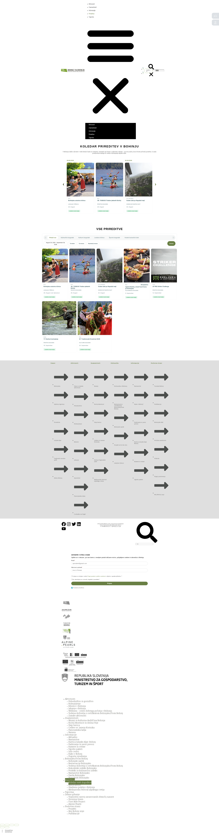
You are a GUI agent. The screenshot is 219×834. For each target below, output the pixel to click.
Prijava (109, 583)
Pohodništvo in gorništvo (80, 701)
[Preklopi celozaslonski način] (7, 825)
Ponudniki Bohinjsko (78, 778)
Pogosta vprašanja (77, 756)
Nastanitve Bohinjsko (79, 773)
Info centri (73, 751)
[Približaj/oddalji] (2, 825)
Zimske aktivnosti (77, 715)
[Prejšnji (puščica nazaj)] (2, 827)
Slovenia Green (75, 799)
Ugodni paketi (75, 749)
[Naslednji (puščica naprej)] (7, 827)
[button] (110, 70)
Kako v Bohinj (75, 754)
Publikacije (73, 813)
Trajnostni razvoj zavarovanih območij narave (91, 797)
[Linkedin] (79, 524)
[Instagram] (69, 524)
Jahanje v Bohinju (77, 708)
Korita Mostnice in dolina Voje (83, 723)
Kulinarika (114, 363)
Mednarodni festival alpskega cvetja (86, 790)
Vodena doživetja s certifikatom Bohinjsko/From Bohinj (95, 713)
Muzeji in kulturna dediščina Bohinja (86, 720)
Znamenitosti (93, 7)
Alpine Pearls (74, 804)
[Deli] (12, 825)
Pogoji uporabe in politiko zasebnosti (97, 576)
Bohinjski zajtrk (76, 761)
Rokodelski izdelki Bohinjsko (82, 768)
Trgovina (91, 17)
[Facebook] (64, 524)
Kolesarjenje (74, 704)
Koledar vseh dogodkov (79, 782)
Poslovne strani (156, 363)
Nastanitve (73, 739)
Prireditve (91, 14)
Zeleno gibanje (72, 794)
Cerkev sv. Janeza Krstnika (81, 727)
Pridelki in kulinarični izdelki (82, 770)
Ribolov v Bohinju (77, 706)
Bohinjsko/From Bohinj (76, 758)
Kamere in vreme (76, 747)
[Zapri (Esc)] (16, 825)
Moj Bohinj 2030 (76, 811)
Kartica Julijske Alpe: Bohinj (82, 742)
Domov (53, 363)
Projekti (72, 809)
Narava (72, 732)
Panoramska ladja (77, 730)
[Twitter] (74, 524)
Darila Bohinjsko (76, 775)
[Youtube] (64, 529)
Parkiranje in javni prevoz (81, 744)
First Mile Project (76, 801)
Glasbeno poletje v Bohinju (81, 787)
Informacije (92, 10)
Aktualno (72, 737)
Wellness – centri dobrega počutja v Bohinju (90, 711)
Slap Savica (74, 725)
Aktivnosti (92, 4)
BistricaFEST (74, 785)
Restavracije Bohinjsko (79, 763)
